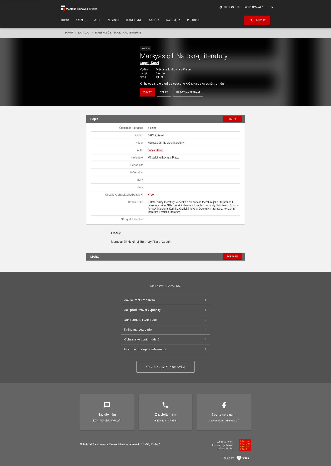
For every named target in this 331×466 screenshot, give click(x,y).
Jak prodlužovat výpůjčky (142, 310)
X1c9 (151, 194)
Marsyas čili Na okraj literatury (118, 32)
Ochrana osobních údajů (141, 339)
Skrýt (232, 118)
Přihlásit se (229, 7)
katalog (84, 32)
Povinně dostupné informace (145, 349)
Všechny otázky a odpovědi (165, 366)
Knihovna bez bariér (138, 329)
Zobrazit (232, 256)
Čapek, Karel (149, 63)
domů (69, 32)
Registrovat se (255, 7)
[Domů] (79, 8)
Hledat (257, 20)
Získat (147, 92)
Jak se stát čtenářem (139, 300)
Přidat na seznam (188, 92)
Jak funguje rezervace (140, 319)
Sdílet (164, 92)
